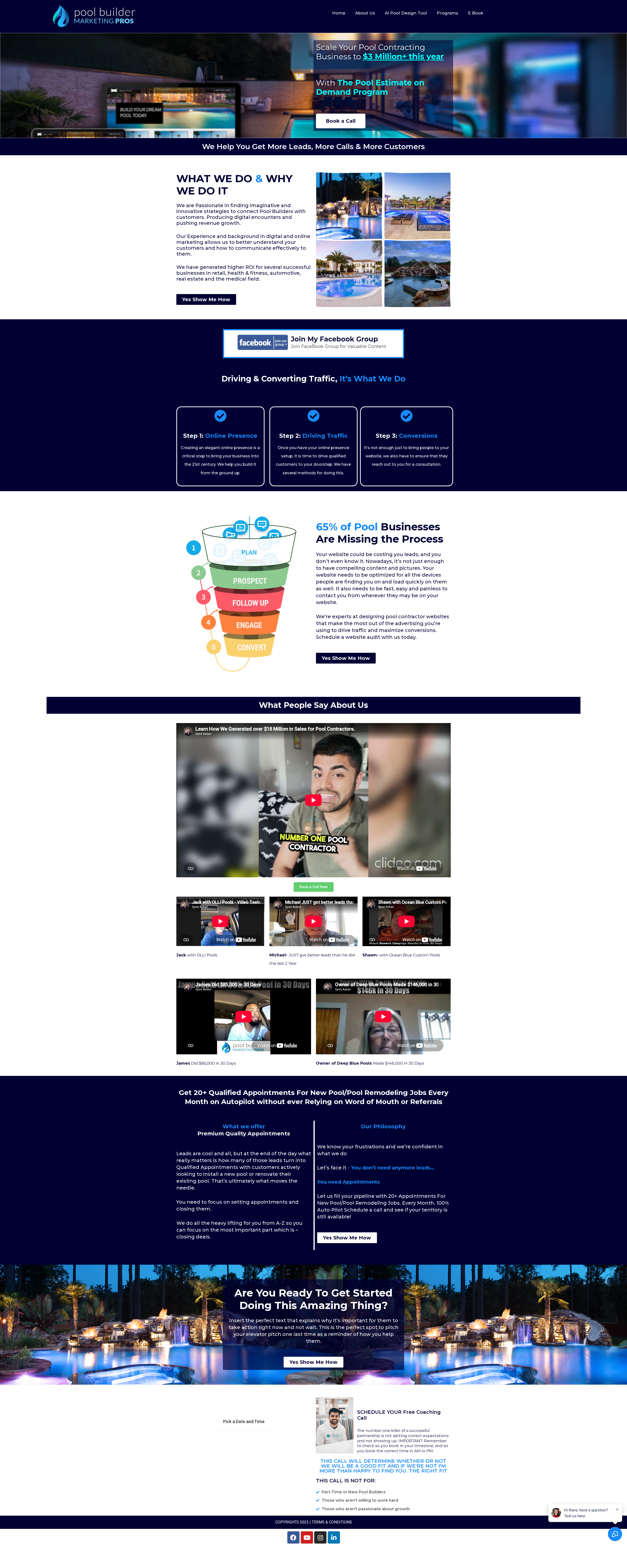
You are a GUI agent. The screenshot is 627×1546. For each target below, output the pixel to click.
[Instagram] (320, 1537)
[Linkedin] (334, 1537)
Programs (447, 13)
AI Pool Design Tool (406, 13)
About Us (365, 13)
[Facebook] (293, 1537)
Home (338, 13)
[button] (340, 121)
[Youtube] (307, 1537)
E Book (475, 13)
